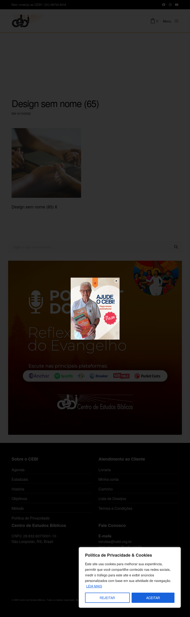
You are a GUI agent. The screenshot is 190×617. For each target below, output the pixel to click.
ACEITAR (153, 597)
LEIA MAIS (94, 586)
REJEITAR (107, 597)
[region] (130, 577)
